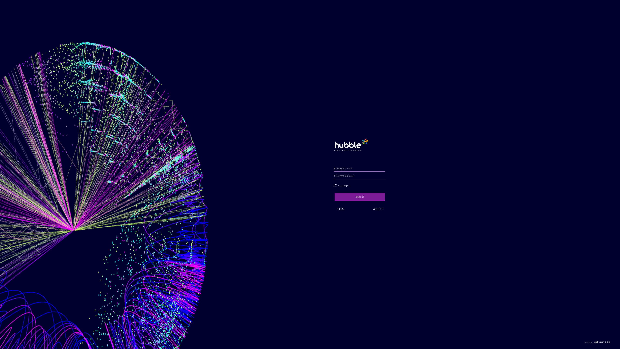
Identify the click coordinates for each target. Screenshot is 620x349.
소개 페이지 (378, 208)
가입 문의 (340, 208)
